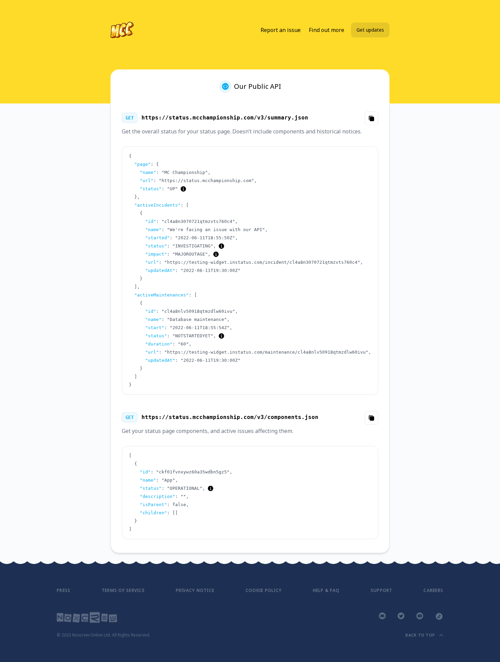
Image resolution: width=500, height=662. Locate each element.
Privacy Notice (195, 590)
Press (63, 590)
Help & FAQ (326, 590)
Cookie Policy (264, 590)
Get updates (370, 30)
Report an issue (281, 30)
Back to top (420, 634)
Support (382, 590)
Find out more (326, 30)
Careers (433, 590)
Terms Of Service (123, 590)
